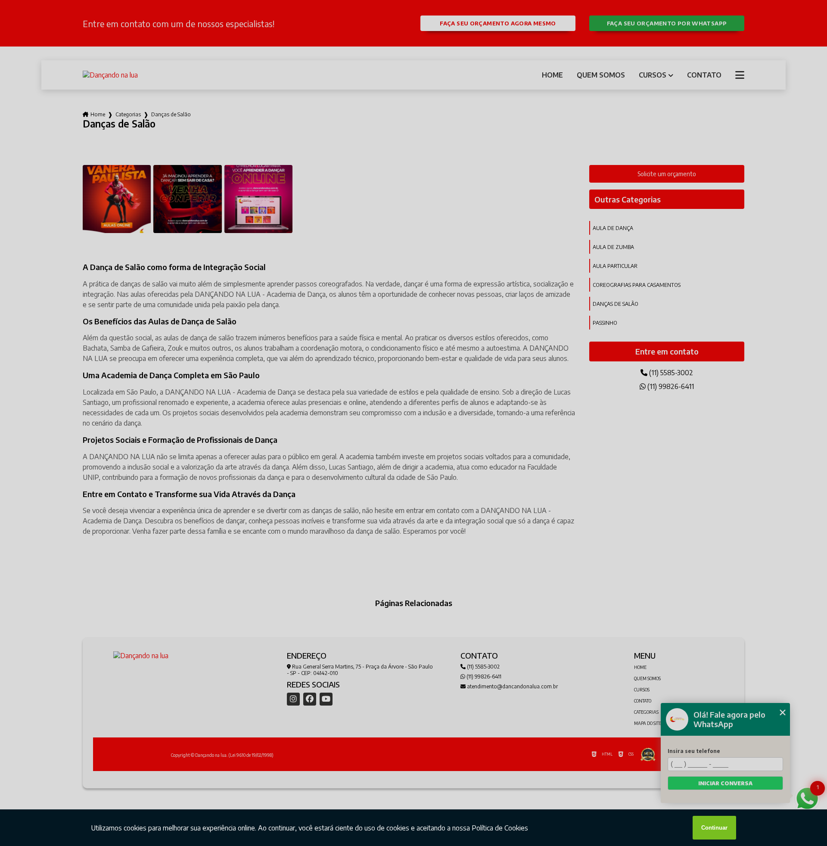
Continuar (714, 827)
